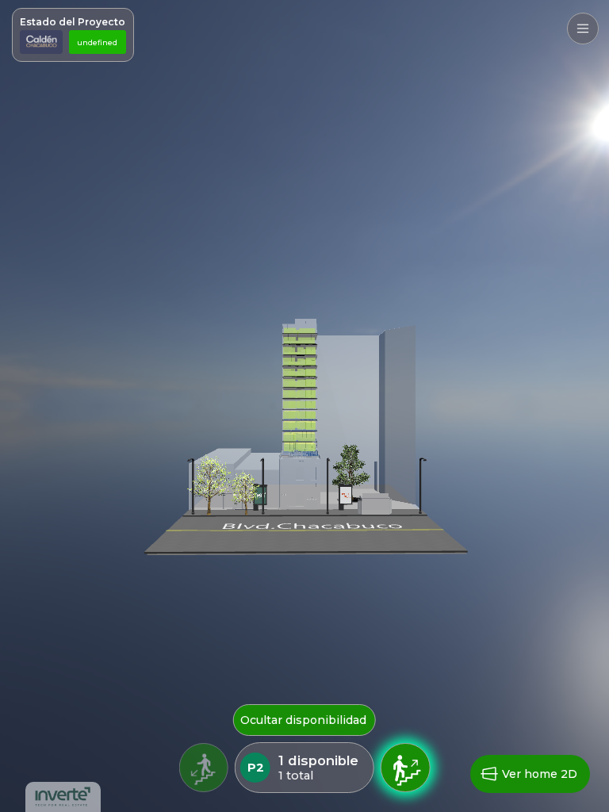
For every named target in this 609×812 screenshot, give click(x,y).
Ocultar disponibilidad (303, 720)
